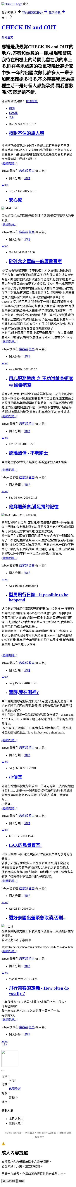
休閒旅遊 (32, 101)
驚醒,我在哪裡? (24, 692)
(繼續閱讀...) (9, 163)
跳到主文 (7, 37)
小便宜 (15, 777)
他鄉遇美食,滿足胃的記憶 (34, 506)
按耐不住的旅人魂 (26, 133)
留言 (31, 170)
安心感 (15, 200)
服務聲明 (39, 1136)
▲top (4, 184)
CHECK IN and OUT (28, 27)
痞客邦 (23, 170)
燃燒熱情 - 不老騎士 (28, 453)
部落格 (13, 113)
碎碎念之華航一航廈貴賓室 (35, 261)
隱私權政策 (65, 1133)
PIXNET (17, 1133)
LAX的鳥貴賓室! (25, 845)
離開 (21, 1181)
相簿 (12, 108)
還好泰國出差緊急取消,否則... (37, 917)
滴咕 (27, 178)
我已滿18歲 (9, 1181)
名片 (12, 117)
